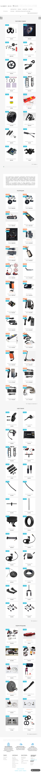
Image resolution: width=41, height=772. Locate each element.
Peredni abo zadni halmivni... (29, 54)
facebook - (17, 770)
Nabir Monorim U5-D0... (12, 207)
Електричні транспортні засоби (23, 11)
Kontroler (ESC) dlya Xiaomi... (11, 158)
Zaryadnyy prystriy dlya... (29, 241)
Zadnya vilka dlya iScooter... (12, 598)
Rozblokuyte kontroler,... (29, 141)
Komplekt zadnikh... (12, 615)
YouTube (27, 6)
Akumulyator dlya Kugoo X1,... (29, 224)
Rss (25, 6)
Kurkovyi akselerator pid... (29, 546)
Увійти (22, 759)
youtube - (21, 770)
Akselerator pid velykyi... (12, 563)
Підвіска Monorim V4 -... (29, 676)
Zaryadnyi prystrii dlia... (12, 328)
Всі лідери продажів (32, 734)
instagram (24, 770)
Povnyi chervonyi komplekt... (12, 676)
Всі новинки (34, 621)
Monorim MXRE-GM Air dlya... (29, 124)
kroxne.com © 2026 (20, 768)
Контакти (13, 764)
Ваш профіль (24, 755)
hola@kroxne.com (34, 759)
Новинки (4, 758)
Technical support (32, 764)
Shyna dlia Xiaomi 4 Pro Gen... (29, 528)
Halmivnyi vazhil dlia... (29, 424)
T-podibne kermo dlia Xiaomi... (12, 511)
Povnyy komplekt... (12, 276)
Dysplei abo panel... (12, 528)
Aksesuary (24, 9)
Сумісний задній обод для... (11, 72)
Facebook (21, 6)
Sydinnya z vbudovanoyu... (11, 363)
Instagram (31, 6)
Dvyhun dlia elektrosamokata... (12, 580)
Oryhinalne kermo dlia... (12, 494)
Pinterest (29, 6)
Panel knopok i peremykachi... (29, 459)
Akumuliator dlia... (12, 546)
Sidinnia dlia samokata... (12, 241)
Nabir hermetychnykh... (12, 89)
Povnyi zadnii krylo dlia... (29, 398)
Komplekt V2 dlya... (12, 728)
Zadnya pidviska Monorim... (29, 346)
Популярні (5, 759)
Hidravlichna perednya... (29, 89)
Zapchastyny (13, 9)
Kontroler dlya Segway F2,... (12, 311)
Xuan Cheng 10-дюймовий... (29, 728)
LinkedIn (34, 6)
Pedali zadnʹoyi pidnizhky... (11, 141)
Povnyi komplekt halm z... (12, 711)
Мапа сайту (14, 765)
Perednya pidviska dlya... (29, 598)
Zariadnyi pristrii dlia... (29, 563)
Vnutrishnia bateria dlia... (12, 224)
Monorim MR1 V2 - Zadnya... (29, 363)
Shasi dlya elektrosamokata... (29, 276)
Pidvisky (19, 9)
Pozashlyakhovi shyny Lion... (11, 124)
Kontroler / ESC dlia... (29, 442)
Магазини (14, 767)
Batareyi (30, 9)
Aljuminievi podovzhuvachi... (29, 476)
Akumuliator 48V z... (29, 106)
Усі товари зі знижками (32, 403)
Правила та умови (15, 760)
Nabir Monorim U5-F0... (29, 207)
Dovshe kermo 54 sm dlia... (29, 511)
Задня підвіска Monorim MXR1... (29, 659)
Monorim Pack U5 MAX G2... (11, 54)
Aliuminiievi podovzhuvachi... (12, 476)
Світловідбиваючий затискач (11, 106)
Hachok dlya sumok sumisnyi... (12, 424)
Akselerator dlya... (29, 72)
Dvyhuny (12, 11)
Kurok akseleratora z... (12, 442)
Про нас (13, 761)
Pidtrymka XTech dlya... (29, 711)
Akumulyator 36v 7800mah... (12, 346)
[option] (20, 17)
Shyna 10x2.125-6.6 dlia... (29, 580)
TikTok (36, 6)
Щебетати (23, 6)
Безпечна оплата (15, 763)
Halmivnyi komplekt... (29, 158)
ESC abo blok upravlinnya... (29, 259)
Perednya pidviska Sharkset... (12, 659)
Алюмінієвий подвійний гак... (11, 37)
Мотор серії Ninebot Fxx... (29, 37)
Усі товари (35, 164)
